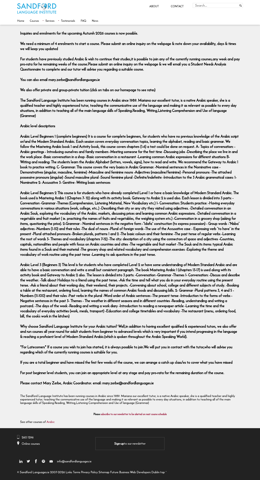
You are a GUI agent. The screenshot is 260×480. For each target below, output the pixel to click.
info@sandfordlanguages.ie (74, 461)
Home (20, 21)
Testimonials (68, 21)
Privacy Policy (89, 472)
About (154, 6)
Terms (76, 472)
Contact (177, 6)
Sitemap (104, 472)
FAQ (83, 21)
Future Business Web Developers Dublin (134, 472)
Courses (34, 21)
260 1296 (28, 437)
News (95, 21)
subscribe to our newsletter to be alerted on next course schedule (134, 414)
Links (69, 472)
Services (49, 21)
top (162, 472)
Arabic (50, 421)
